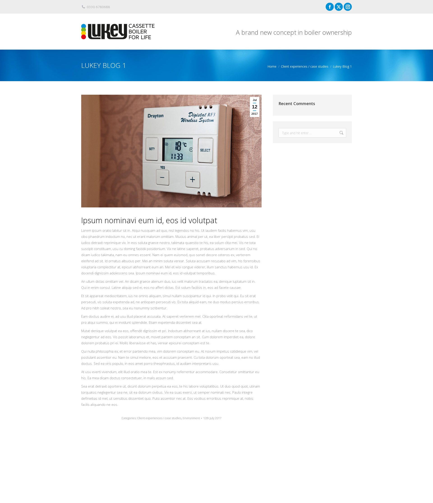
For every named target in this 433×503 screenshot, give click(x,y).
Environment (191, 418)
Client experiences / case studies (159, 418)
